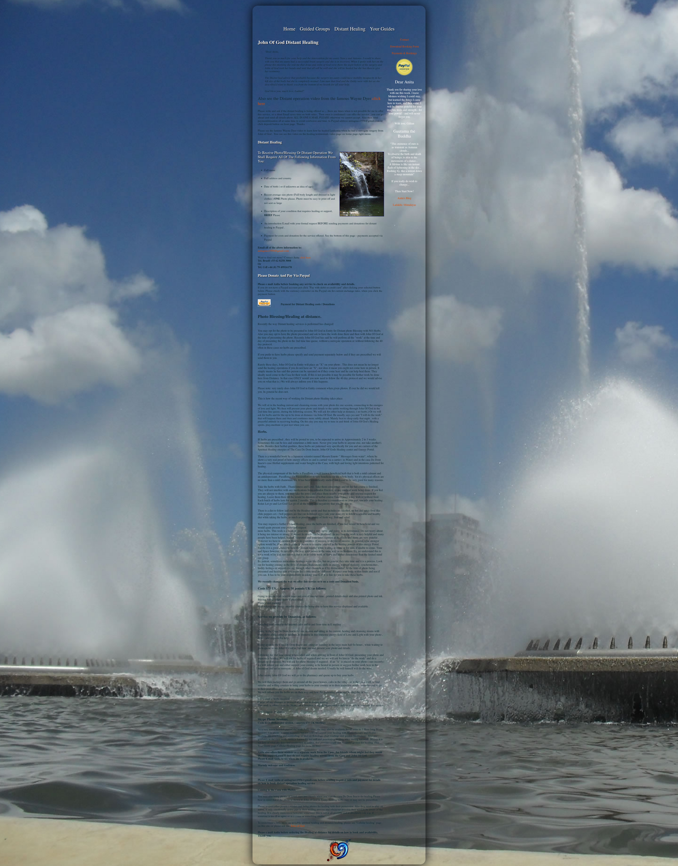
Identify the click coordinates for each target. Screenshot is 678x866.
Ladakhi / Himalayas (404, 205)
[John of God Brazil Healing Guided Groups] (339, 15)
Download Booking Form (404, 46)
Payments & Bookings (404, 53)
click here (305, 257)
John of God (298, 826)
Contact (404, 39)
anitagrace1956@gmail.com (273, 250)
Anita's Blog (404, 198)
